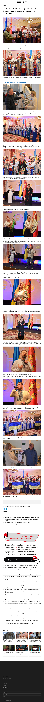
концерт (12, 506)
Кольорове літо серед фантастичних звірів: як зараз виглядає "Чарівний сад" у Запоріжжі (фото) (22, 517)
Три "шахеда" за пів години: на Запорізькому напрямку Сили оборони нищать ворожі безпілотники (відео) (23, 603)
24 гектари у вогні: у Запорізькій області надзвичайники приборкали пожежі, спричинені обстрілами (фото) (23, 574)
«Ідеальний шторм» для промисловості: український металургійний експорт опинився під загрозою (21, 605)
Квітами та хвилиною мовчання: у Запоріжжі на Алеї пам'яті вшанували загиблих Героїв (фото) (20, 569)
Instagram (6, 687)
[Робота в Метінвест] (22, 547)
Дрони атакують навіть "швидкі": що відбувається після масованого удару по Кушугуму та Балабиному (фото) (22, 621)
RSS (4, 696)
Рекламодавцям (6, 669)
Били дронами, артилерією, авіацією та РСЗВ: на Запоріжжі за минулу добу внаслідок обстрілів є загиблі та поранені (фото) (22, 608)
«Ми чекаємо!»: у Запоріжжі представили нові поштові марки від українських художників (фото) (21, 565)
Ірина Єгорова (5, 16)
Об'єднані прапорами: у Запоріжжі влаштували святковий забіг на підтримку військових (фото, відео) (22, 594)
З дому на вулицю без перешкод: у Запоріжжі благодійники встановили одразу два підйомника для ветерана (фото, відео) (23, 579)
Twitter (5, 685)
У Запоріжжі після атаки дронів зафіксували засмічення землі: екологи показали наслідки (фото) (21, 623)
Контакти (4, 671)
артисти (28, 506)
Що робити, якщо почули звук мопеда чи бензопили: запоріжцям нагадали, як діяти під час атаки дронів (22, 599)
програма (22, 506)
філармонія (5, 506)
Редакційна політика (7, 678)
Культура (5, 5)
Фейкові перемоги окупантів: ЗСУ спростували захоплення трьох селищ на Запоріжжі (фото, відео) (21, 576)
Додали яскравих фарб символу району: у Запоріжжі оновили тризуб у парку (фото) (19, 524)
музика (17, 506)
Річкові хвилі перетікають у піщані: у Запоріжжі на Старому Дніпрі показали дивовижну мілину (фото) (22, 589)
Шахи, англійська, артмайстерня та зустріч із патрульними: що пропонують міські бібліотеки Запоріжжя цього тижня (22, 520)
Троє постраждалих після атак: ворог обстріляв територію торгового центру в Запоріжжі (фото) (21, 581)
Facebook (5, 683)
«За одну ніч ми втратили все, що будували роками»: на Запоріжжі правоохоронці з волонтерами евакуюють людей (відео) (21, 592)
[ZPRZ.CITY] (22, 2)
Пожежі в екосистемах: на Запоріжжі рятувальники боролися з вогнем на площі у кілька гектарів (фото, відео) (22, 611)
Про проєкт (5, 666)
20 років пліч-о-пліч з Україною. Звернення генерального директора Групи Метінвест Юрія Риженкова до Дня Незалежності (22, 527)
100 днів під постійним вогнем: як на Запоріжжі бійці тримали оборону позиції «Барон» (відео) (20, 567)
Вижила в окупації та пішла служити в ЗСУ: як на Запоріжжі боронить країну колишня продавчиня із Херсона (23, 601)
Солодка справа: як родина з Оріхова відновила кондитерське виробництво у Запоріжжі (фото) (21, 618)
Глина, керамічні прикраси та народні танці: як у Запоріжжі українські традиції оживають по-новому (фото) (22, 615)
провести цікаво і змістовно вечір (19, 467)
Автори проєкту (6, 676)
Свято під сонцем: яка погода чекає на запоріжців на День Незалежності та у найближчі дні (20, 587)
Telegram (18, 501)
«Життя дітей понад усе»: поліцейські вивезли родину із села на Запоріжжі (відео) (18, 522)
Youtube (5, 694)
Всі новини (22, 626)
